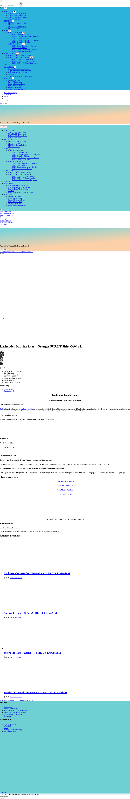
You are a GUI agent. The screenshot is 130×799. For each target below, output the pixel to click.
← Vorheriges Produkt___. (8, 252)
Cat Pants (11, 191)
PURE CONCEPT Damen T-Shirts (23, 176)
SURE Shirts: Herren (15, 150)
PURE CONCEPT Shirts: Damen (19, 174)
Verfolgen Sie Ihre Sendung (13, 729)
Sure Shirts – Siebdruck (65, 486)
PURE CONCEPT (10, 171)
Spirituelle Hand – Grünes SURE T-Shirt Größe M (30, 613)
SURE (6, 149)
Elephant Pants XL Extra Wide (18, 189)
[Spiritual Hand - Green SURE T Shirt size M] (34, 609)
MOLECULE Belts (14, 138)
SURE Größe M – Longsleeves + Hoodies (26, 154)
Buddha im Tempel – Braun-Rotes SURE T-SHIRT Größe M (35, 692)
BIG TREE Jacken (14, 147)
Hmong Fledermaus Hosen (16, 200)
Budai (2, 409)
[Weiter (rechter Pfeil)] (3, 798)
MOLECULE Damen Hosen (17, 136)
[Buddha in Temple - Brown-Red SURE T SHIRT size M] (34, 688)
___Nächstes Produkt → (25, 252)
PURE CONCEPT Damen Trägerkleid (24, 180)
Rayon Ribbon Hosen (15, 198)
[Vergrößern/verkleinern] (7, 796)
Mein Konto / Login (10, 93)
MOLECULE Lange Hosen (17, 132)
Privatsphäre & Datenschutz (13, 714)
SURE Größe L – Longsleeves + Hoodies (25, 158)
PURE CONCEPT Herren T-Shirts (19, 172)
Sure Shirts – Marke (65, 494)
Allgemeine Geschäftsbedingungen (15, 712)
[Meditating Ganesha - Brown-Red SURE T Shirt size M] (34, 569)
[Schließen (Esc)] (1, 796)
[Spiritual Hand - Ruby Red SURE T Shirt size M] (34, 648)
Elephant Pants (9, 183)
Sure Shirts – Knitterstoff (65, 481)
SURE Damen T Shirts (19, 165)
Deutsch (5, 792)
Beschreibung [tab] (8, 389)
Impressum (7, 716)
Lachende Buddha (27, 409)
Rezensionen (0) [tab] (9, 391)
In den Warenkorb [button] (16, 578)
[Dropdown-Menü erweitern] (10, 149)
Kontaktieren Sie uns (10, 731)
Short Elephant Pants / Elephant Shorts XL (22, 192)
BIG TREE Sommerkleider (17, 145)
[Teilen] (3, 796)
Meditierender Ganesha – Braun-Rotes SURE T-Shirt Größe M (37, 573)
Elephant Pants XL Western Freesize (19, 187)
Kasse (6, 96)
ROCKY (7, 181)
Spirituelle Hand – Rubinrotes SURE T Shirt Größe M (32, 652)
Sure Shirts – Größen (65, 490)
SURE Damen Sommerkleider (22, 169)
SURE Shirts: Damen (15, 161)
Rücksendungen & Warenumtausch (15, 710)
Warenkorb (7, 94)
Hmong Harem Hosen (15, 196)
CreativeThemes (33, 794)
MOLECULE (8, 130)
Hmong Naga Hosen (14, 203)
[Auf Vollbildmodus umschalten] (5, 796)
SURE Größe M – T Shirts (20, 152)
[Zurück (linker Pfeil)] (1, 798)
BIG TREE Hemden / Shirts (17, 141)
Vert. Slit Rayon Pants (15, 202)
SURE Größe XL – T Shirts (21, 160)
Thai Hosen (8, 194)
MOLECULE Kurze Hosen (17, 134)
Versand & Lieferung (11, 709)
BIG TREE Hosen (14, 143)
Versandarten (8, 707)
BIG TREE (7, 139)
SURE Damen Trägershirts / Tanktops (24, 163)
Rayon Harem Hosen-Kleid (17, 205)
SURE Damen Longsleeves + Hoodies (24, 167)
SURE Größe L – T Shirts (20, 156)
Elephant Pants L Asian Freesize (18, 185)
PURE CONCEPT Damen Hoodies (23, 178)
